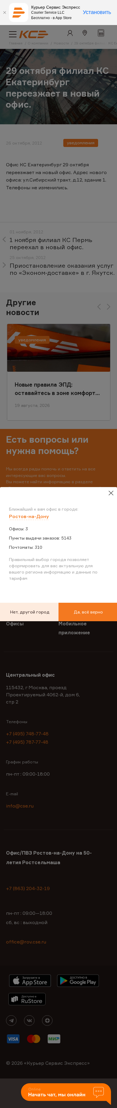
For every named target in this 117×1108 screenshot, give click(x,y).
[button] (66, 1094)
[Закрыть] (4, 12)
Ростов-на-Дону (29, 516)
